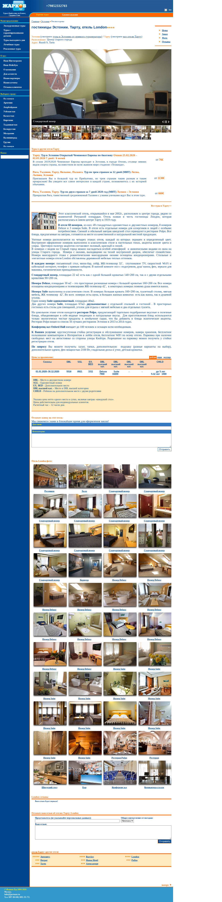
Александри (92, 863)
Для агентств (10, 74)
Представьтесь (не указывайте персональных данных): (63, 818)
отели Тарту (38, 852)
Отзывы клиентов (12, 87)
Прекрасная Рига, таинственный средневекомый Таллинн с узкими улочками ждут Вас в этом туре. (89, 195)
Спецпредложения (70, 15)
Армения (7, 102)
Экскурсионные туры (14, 25)
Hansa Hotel (92, 860)
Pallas (134, 860)
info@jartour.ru (12, 894)
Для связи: (37, 424)
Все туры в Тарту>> (161, 205)
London (135, 856)
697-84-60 (14, 897)
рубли (153, 357)
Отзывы (166, 41)
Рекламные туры (12, 48)
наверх (165, 885)
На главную (8, 99)
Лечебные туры (11, 44)
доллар (167, 357)
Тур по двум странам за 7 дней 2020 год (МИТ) (86, 191)
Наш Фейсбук (10, 65)
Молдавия (8, 133)
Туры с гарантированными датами (13, 33)
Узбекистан (9, 111)
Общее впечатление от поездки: (137, 818)
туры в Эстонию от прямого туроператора (77, 36)
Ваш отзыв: (41, 824)
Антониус (45, 856)
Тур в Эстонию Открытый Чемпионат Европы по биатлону (85, 157)
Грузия (6, 142)
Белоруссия (9, 129)
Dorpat (43, 860)
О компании (9, 69)
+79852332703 (56, 6)
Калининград (10, 137)
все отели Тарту (132, 36)
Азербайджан (10, 107)
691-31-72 (24, 897)
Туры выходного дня (14, 40)
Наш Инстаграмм (12, 60)
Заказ (165, 34)
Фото (164, 38)
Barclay (90, 856)
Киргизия (8, 120)
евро (159, 357)
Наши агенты (10, 82)
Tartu (43, 863)
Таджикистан (10, 124)
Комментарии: (38, 431)
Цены (165, 30)
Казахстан (8, 116)
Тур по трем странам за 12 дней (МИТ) (86, 173)
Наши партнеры (11, 78)
